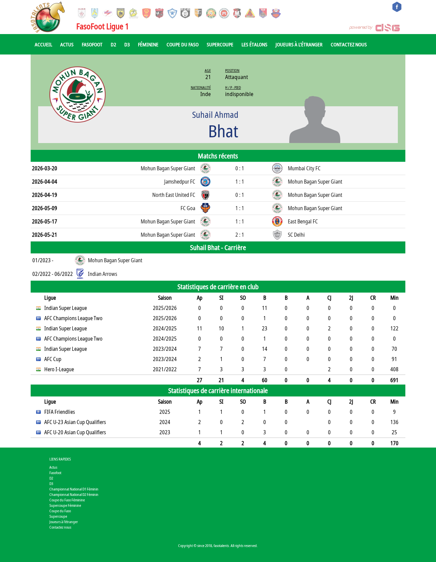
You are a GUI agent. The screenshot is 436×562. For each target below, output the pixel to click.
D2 (113, 44)
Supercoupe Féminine (65, 505)
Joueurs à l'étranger (299, 44)
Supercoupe (220, 44)
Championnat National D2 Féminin (73, 494)
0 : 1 (239, 168)
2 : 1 (239, 234)
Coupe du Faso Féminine (67, 499)
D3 (127, 44)
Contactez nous (349, 44)
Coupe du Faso (183, 44)
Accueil (43, 44)
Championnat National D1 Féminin (73, 488)
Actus (67, 44)
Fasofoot (92, 44)
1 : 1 (239, 181)
